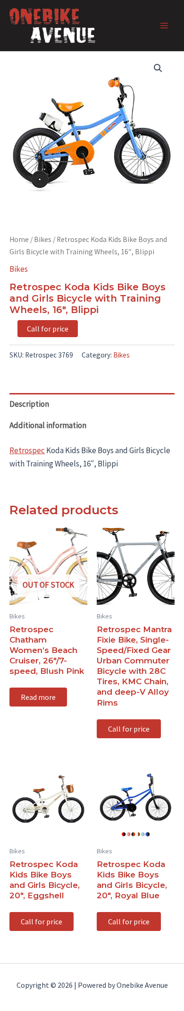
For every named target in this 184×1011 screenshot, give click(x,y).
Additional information (47, 425)
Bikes (42, 239)
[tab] (92, 403)
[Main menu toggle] (164, 25)
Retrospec (27, 450)
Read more (38, 697)
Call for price (47, 328)
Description (29, 404)
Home (19, 239)
